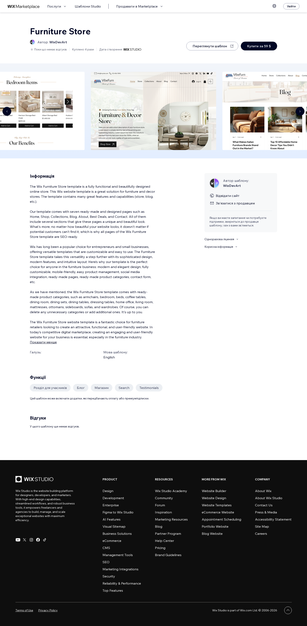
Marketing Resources (171, 519)
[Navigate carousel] (7, 111)
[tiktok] (44, 539)
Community (164, 498)
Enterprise (111, 505)
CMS (106, 548)
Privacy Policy (48, 610)
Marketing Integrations (120, 569)
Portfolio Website (215, 526)
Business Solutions (117, 533)
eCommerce (112, 541)
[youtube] (17, 539)
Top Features (113, 590)
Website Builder (214, 491)
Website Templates (217, 505)
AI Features (112, 519)
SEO (106, 562)
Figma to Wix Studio (118, 512)
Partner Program (168, 533)
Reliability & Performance (122, 583)
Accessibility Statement (273, 519)
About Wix (263, 491)
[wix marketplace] (24, 6)
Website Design (214, 498)
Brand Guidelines (168, 555)
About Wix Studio (268, 498)
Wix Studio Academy (171, 491)
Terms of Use (24, 610)
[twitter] (24, 539)
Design (108, 491)
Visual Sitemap (114, 526)
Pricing (160, 548)
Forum (160, 505)
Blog (158, 526)
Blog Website (212, 533)
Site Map (262, 526)
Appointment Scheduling (221, 519)
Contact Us (264, 505)
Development (113, 498)
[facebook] (38, 539)
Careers (261, 533)
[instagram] (31, 539)
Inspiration (163, 512)
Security (109, 576)
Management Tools (118, 555)
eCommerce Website (218, 512)
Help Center (164, 541)
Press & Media (266, 512)
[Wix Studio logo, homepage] (35, 479)
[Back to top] (288, 610)
